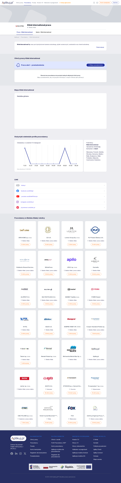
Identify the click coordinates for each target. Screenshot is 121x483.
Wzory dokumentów (78, 446)
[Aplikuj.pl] (18, 438)
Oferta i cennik (55, 439)
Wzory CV (75, 443)
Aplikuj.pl (16, 37)
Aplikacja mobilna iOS (78, 456)
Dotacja (95, 456)
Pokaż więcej (100, 47)
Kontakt (95, 443)
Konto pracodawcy (57, 446)
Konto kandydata (105, 2)
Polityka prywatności (99, 446)
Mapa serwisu (97, 459)
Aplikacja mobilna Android (80, 453)
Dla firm (115, 2)
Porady (34, 2)
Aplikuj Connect (98, 453)
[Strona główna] (8, 2)
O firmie (95, 439)
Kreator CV (40, 2)
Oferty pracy (19, 2)
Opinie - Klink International (43, 32)
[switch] (96, 65)
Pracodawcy (27, 2)
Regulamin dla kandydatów (38, 453)
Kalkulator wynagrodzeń (51, 2)
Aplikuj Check (97, 449)
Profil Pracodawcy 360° (58, 443)
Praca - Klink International (25, 32)
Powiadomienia (34, 456)
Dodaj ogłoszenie (66, 2)
